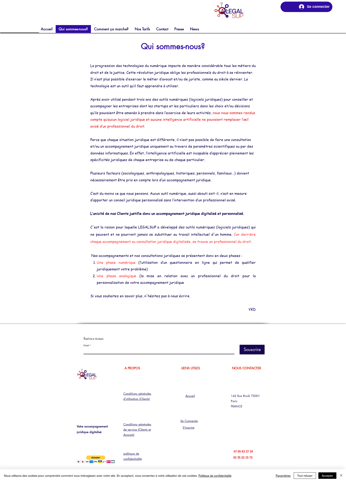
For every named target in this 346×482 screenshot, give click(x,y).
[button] (95, 459)
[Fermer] (341, 475)
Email (86, 345)
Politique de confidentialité (214, 476)
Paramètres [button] (283, 476)
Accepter (327, 476)
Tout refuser (305, 476)
